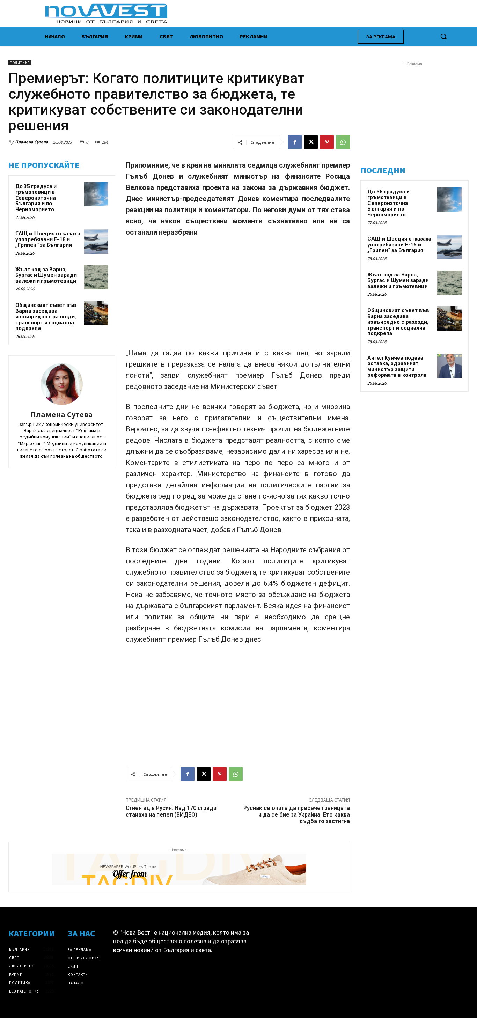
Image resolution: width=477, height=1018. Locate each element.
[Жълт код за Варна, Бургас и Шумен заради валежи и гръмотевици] (96, 277)
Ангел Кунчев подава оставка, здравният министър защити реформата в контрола (396, 366)
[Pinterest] (327, 142)
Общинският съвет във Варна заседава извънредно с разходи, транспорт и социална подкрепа (45, 316)
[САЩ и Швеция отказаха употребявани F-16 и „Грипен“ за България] (96, 241)
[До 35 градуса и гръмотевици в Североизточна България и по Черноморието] (96, 194)
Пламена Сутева (31, 142)
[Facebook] (295, 142)
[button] (443, 36)
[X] (311, 142)
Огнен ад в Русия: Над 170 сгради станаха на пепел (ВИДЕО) (171, 811)
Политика (20, 62)
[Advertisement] (238, 296)
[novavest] (257, 13)
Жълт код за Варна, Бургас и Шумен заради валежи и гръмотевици (46, 275)
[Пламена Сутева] (62, 384)
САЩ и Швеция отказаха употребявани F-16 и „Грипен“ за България (47, 239)
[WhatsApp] (343, 142)
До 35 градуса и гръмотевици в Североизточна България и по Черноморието (36, 197)
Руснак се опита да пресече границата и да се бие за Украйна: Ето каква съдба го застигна (296, 815)
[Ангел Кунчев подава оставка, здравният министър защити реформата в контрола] (449, 366)
